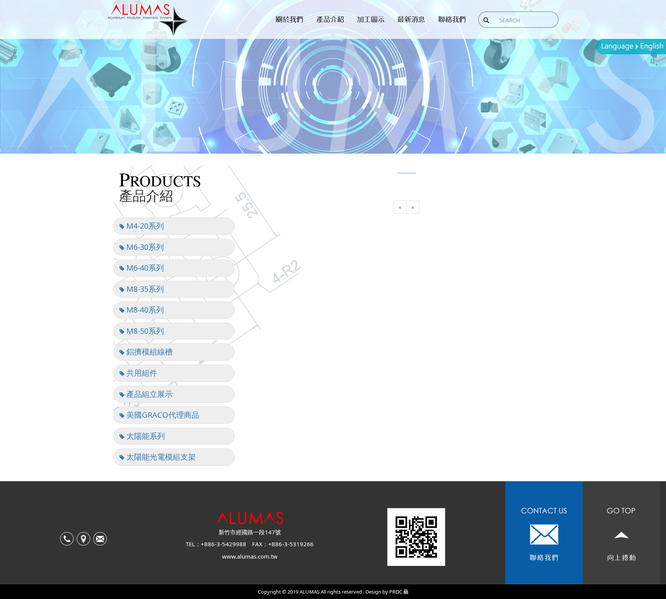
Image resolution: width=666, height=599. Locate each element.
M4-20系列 (144, 226)
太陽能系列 (144, 436)
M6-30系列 (144, 247)
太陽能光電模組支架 (160, 457)
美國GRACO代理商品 (161, 415)
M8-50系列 (144, 331)
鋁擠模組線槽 (148, 351)
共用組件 (140, 373)
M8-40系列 (144, 310)
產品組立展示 (148, 394)
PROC (395, 591)
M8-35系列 (144, 289)
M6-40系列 (144, 268)
